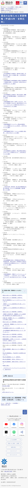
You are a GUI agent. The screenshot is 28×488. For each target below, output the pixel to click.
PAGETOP (25, 413)
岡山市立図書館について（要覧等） (12, 357)
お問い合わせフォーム (8, 392)
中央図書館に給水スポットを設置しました (13, 328)
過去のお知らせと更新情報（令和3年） (13, 336)
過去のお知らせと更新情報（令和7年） (13, 297)
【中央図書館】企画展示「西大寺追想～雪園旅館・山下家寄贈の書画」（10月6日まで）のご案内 (14, 96)
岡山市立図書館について (11, 8)
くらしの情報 (10, 7)
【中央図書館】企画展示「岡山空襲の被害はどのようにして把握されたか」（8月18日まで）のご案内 (14, 152)
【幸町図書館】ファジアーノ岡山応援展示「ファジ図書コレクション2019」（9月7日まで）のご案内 (15, 126)
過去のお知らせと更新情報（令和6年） (13, 321)
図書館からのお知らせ (6, 10)
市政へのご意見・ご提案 (13, 443)
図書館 (2, 8)
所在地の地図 (6, 385)
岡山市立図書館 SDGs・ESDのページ (13, 359)
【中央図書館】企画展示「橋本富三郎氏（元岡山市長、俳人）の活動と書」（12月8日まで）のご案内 (14, 75)
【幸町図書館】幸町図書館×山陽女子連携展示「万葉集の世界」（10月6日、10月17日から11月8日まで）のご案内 (15, 82)
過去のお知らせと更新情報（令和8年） (13, 311)
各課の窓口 (8, 403)
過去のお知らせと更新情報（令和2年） (13, 342)
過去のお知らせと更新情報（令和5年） (13, 295)
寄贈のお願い (6, 365)
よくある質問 (13, 439)
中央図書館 (15, 403)
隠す (25, 291)
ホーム (4, 7)
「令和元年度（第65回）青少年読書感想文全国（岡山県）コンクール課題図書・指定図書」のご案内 (14, 188)
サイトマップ (13, 451)
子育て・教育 (18, 7)
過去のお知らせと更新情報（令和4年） (13, 334)
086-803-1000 (8, 471)
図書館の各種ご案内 (5, 404)
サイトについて (13, 454)
